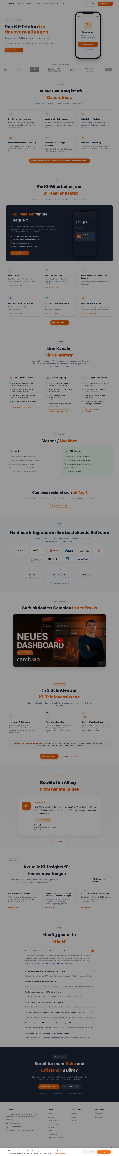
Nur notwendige (89, 1152)
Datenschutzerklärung (58, 1153)
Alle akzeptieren (104, 1152)
